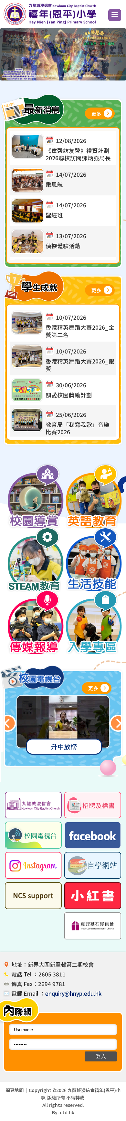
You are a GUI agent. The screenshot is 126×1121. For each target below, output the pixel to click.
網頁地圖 (14, 1090)
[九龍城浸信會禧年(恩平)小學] (51, 24)
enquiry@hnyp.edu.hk (73, 993)
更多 (96, 113)
